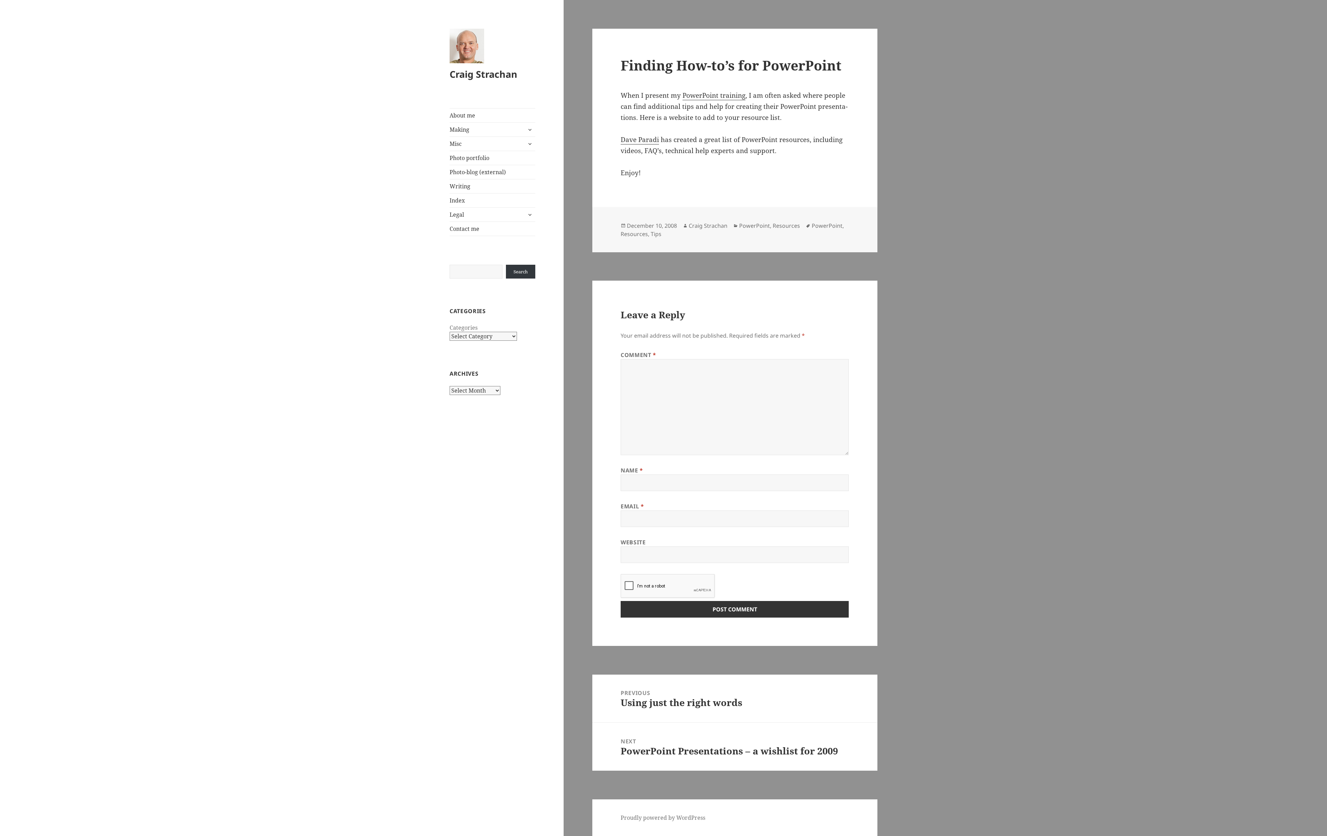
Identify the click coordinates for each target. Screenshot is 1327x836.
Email (632, 506)
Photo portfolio (469, 158)
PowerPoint (754, 225)
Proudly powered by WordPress (663, 817)
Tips (656, 234)
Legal (457, 214)
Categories (464, 327)
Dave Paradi (640, 139)
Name (632, 470)
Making (459, 129)
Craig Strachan (483, 74)
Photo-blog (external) (478, 172)
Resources (786, 225)
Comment (638, 355)
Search (521, 272)
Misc (456, 144)
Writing (460, 186)
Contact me (464, 229)
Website (633, 542)
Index (457, 200)
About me (462, 115)
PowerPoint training (714, 95)
